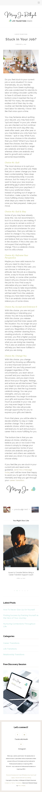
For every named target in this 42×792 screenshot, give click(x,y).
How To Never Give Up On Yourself (19, 609)
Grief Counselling (26, 777)
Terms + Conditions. (16, 783)
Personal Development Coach (14, 775)
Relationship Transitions (13, 654)
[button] (14, 591)
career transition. (16, 480)
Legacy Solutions (15, 777)
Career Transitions (21, 34)
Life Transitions (10, 649)
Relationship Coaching (29, 775)
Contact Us (8, 783)
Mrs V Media (21, 785)
